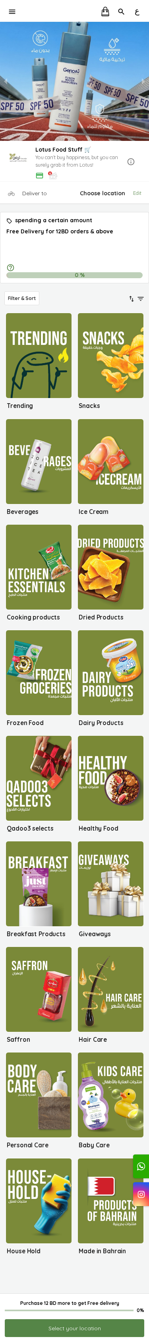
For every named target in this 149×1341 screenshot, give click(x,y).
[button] (74, 162)
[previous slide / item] (5, 81)
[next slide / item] (143, 81)
